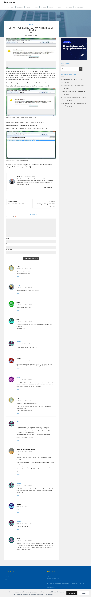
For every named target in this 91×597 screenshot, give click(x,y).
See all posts (48, 187)
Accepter (72, 593)
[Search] (80, 69)
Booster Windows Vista (53, 578)
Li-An (18, 285)
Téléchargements (51, 587)
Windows (10, 7)
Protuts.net (10, 2)
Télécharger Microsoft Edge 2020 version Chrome (72, 86)
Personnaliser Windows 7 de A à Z (56, 581)
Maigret (19, 341)
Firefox (36, 7)
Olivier (18, 377)
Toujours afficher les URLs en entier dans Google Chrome (72, 80)
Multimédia (69, 7)
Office (51, 7)
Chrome (43, 7)
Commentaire (11, 217)
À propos (6, 577)
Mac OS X (20, 7)
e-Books (49, 577)
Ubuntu (28, 7)
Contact (6, 579)
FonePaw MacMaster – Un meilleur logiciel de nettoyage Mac (73, 104)
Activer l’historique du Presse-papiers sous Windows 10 (73, 92)
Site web (9, 249)
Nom (8, 238)
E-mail (8, 244)
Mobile (59, 7)
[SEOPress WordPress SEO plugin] (74, 49)
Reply (19, 276)
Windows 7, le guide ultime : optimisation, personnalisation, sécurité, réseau (65, 584)
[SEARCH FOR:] (70, 69)
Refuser (83, 593)
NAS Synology (79, 7)
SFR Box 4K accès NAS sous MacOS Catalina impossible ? (73, 98)
